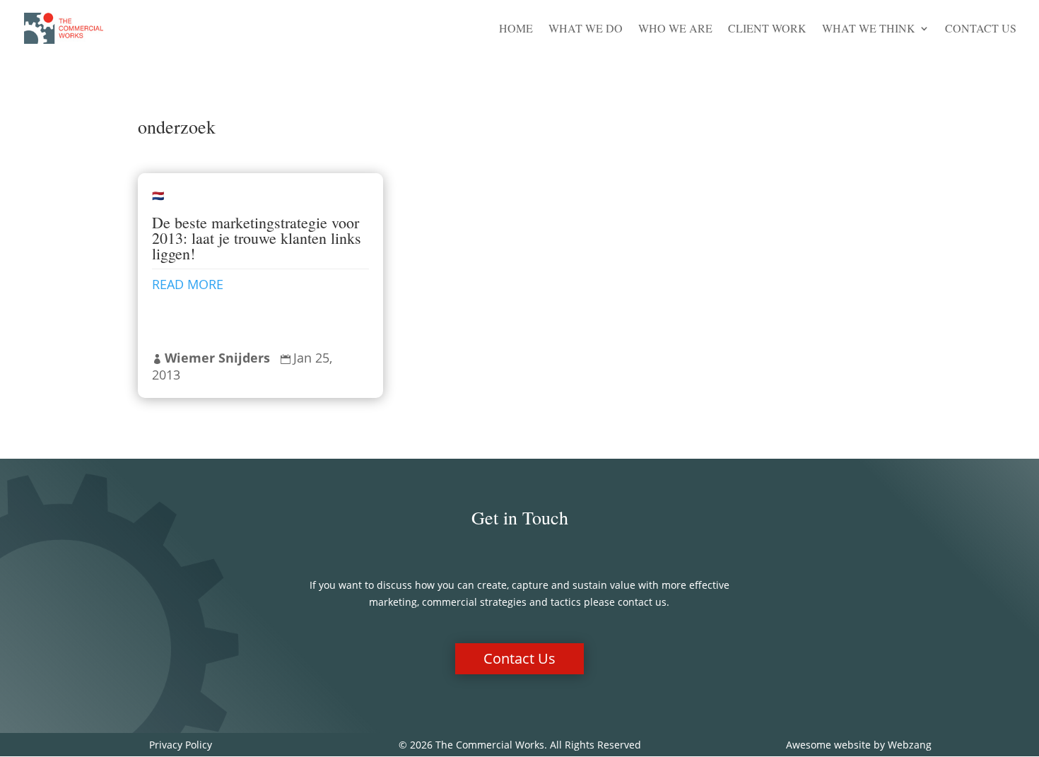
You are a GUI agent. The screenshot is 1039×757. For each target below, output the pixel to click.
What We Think (868, 29)
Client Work (767, 29)
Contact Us (980, 29)
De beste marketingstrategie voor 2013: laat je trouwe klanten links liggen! (256, 238)
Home (516, 29)
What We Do (585, 29)
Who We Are (675, 29)
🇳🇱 (158, 195)
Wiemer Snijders (217, 357)
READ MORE (187, 284)
